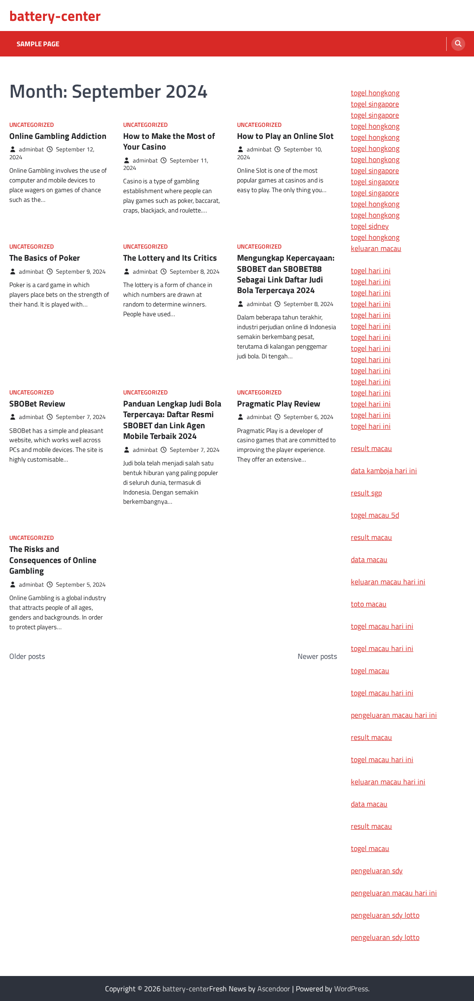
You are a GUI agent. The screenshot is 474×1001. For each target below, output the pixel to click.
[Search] (458, 44)
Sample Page (38, 44)
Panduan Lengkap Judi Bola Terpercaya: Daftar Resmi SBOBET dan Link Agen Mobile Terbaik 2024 (172, 419)
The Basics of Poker (44, 257)
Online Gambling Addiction (57, 136)
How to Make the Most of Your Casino (169, 141)
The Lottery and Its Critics (170, 257)
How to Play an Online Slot (285, 136)
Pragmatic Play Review (278, 403)
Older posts (27, 656)
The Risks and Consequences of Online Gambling (52, 560)
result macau (371, 448)
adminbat (31, 149)
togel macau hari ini (382, 692)
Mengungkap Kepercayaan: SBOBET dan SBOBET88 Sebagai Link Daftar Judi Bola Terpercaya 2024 (286, 273)
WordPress (351, 988)
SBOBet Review (37, 403)
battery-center (55, 15)
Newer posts (317, 656)
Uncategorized (31, 124)
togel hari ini (371, 414)
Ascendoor (273, 988)
